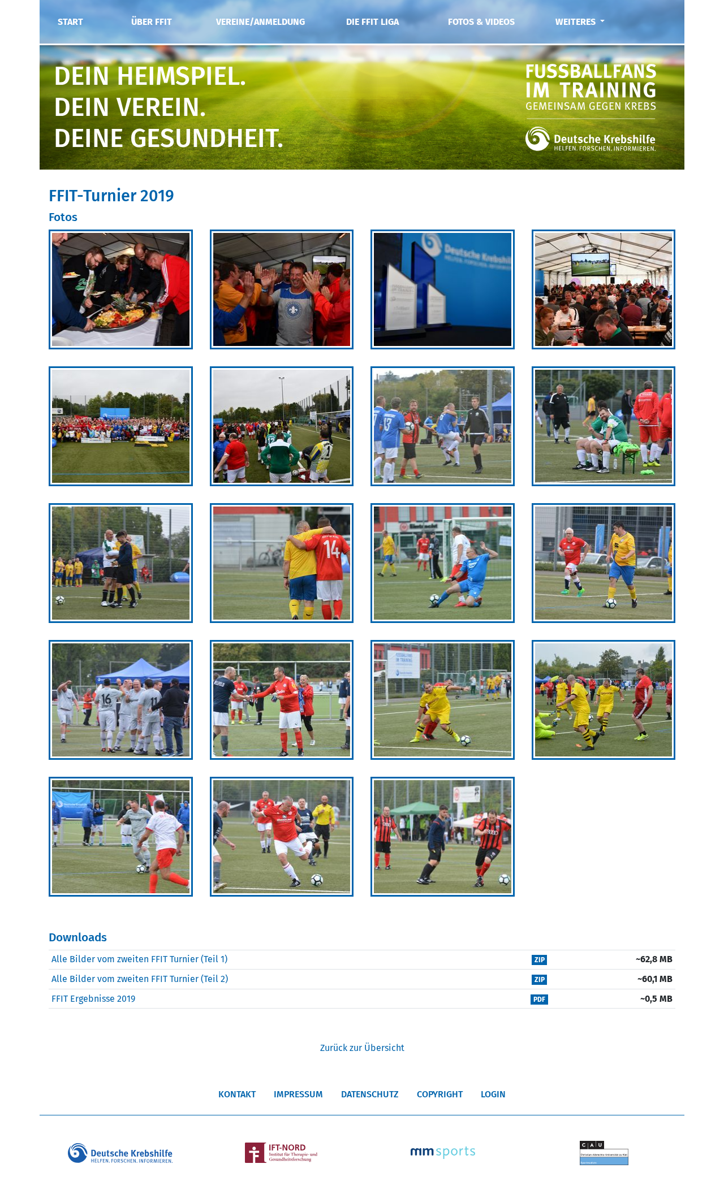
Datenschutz (370, 1094)
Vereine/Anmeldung (260, 21)
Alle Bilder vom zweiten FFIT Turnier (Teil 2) (139, 979)
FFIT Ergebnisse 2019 (93, 998)
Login (493, 1094)
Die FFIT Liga (372, 21)
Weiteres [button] (576, 21)
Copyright (440, 1094)
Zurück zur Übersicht (362, 1047)
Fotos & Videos (481, 21)
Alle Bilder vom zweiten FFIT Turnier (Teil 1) (139, 959)
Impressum (298, 1094)
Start (70, 21)
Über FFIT (151, 21)
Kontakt (237, 1094)
